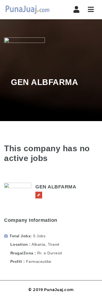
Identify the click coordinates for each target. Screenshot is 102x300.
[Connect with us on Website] (38, 195)
